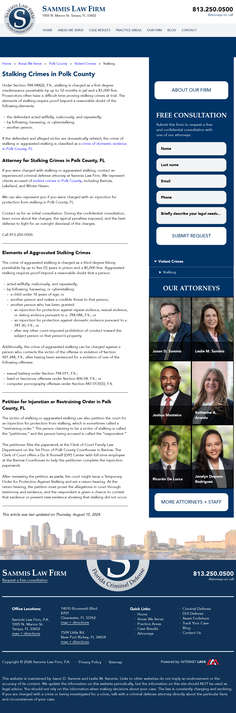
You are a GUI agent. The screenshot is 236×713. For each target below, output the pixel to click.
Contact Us (192, 632)
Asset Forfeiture (196, 618)
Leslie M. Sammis (209, 351)
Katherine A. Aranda (206, 415)
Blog (171, 30)
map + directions (26, 633)
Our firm (154, 30)
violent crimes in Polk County (57, 180)
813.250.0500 (212, 9)
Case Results (99, 30)
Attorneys (145, 633)
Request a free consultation (25, 580)
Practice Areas (128, 30)
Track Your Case (196, 623)
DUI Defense (193, 613)
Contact (189, 30)
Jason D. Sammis (167, 351)
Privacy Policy (90, 662)
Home (47, 30)
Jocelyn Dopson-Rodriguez (209, 479)
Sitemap (115, 662)
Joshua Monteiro (167, 415)
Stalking (169, 272)
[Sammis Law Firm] (19, 18)
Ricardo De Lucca (168, 479)
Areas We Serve (71, 30)
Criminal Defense (197, 608)
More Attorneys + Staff (191, 502)
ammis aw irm (73, 9)
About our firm (191, 90)
